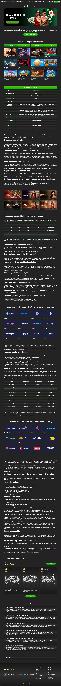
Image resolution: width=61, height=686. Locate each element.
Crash (36, 45)
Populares (10, 45)
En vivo (23, 45)
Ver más (30, 596)
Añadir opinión (51, 563)
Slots (50, 45)
